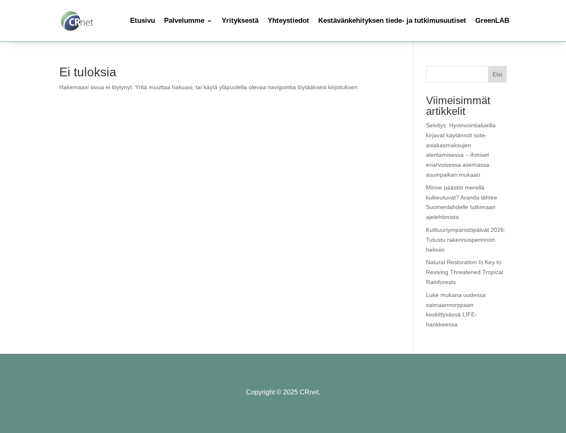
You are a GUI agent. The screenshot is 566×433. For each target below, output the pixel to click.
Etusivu (142, 20)
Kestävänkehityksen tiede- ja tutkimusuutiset (392, 20)
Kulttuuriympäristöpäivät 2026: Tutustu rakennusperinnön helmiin (466, 239)
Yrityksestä (240, 20)
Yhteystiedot (288, 20)
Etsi (497, 74)
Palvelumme (184, 20)
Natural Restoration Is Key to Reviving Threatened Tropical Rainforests (464, 272)
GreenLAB (492, 20)
